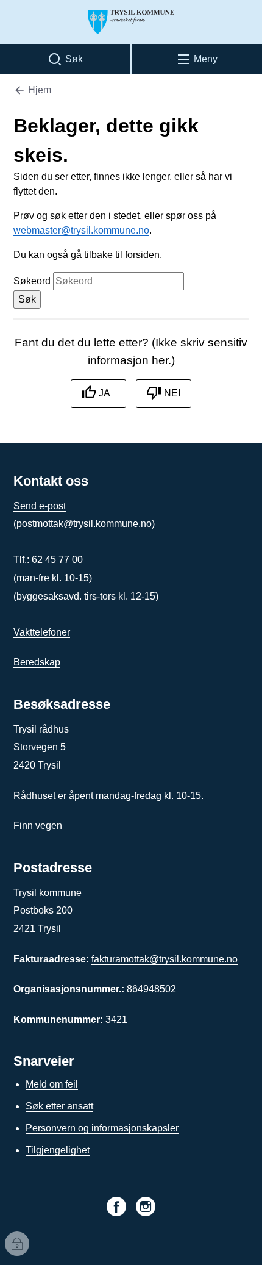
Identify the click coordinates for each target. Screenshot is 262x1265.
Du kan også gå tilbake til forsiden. (87, 254)
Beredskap (36, 662)
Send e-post (39, 506)
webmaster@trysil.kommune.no (81, 230)
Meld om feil (52, 1084)
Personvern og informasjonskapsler (102, 1128)
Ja (104, 393)
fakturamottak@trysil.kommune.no (164, 959)
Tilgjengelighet (58, 1150)
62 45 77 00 (57, 559)
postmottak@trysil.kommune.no (84, 523)
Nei (172, 393)
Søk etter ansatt (59, 1106)
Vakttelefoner (41, 632)
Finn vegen (37, 825)
